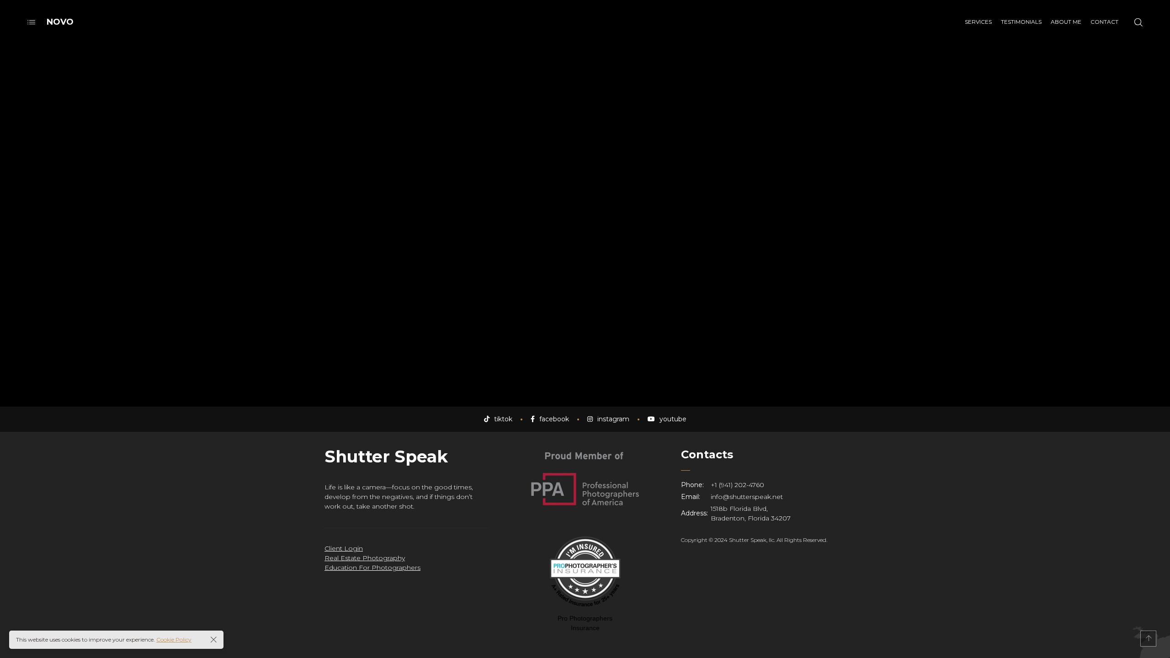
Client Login (343, 548)
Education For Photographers (372, 567)
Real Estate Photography (364, 558)
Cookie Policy (173, 639)
